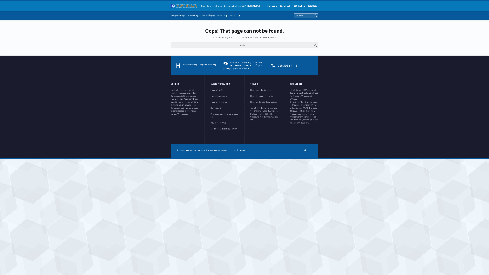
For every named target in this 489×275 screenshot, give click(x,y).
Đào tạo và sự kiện (178, 15)
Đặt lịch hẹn (299, 5)
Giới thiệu (312, 5)
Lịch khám (272, 5)
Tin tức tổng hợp (208, 15)
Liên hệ (232, 15)
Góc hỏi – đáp (222, 15)
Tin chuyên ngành (194, 15)
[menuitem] (272, 6)
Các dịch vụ (285, 5)
